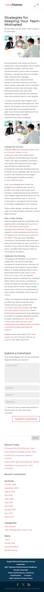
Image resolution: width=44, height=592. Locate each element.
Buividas (10, 29)
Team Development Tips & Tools (18, 530)
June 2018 (8, 499)
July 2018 (8, 495)
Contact (27, 575)
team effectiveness (15, 180)
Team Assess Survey (16, 310)
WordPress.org (10, 550)
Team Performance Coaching (21, 573)
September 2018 (11, 488)
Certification (15, 575)
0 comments (9, 32)
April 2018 (8, 506)
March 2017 (9, 517)
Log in (7, 539)
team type (24, 319)
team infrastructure (22, 324)
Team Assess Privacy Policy (21, 578)
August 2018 (9, 492)
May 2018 (8, 502)
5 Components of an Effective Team (19, 448)
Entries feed (9, 543)
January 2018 (9, 510)
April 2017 (8, 513)
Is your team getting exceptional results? (21, 462)
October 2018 (10, 485)
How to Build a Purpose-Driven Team (20, 452)
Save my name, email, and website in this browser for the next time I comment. (21, 410)
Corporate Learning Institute (16, 308)
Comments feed (11, 547)
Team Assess (32, 29)
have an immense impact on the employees (21, 152)
